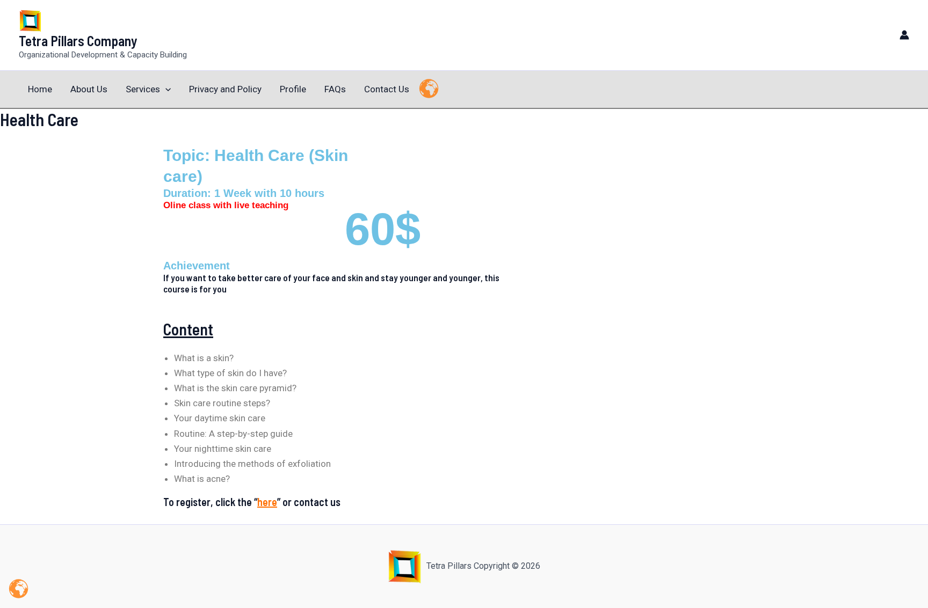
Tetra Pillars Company (78, 40)
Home (40, 89)
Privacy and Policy (225, 89)
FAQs (335, 89)
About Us (88, 89)
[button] (165, 89)
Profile (293, 89)
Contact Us (386, 89)
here (267, 501)
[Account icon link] (904, 35)
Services (143, 89)
